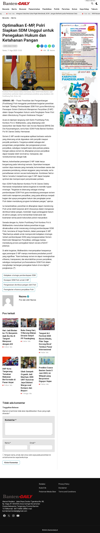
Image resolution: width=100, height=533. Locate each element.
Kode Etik (42, 488)
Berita (14, 9)
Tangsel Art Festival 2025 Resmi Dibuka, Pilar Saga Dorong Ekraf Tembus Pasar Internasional (45, 341)
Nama (8, 443)
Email (32, 443)
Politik (56, 9)
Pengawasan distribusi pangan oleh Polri (20, 285)
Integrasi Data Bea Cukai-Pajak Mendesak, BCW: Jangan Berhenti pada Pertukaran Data (36, 13)
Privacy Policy (64, 484)
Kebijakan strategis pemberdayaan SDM (20, 275)
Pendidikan (47, 9)
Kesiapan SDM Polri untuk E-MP (16, 280)
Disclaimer (63, 488)
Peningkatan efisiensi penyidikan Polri (19, 289)
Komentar (10, 420)
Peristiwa (66, 9)
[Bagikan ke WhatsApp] (49, 46)
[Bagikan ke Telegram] (53, 46)
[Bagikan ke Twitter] (46, 46)
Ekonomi (22, 9)
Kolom (74, 9)
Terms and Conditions (67, 492)
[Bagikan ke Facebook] (42, 46)
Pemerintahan (34, 9)
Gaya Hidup (84, 9)
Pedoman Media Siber (47, 492)
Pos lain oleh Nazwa (27, 300)
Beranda (5, 9)
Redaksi (42, 484)
